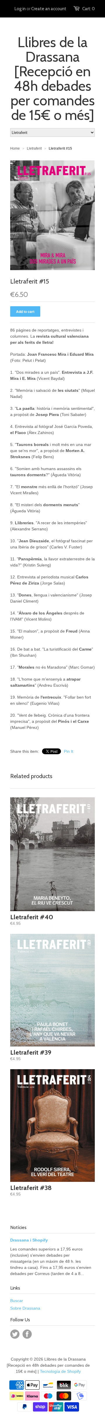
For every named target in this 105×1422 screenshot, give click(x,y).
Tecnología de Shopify (60, 1371)
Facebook (27, 1334)
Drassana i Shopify (29, 1240)
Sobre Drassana (25, 1308)
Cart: (88, 8)
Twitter (15, 1334)
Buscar (16, 1300)
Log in (20, 8)
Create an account (48, 8)
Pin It (68, 751)
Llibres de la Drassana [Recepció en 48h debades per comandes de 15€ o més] (52, 78)
